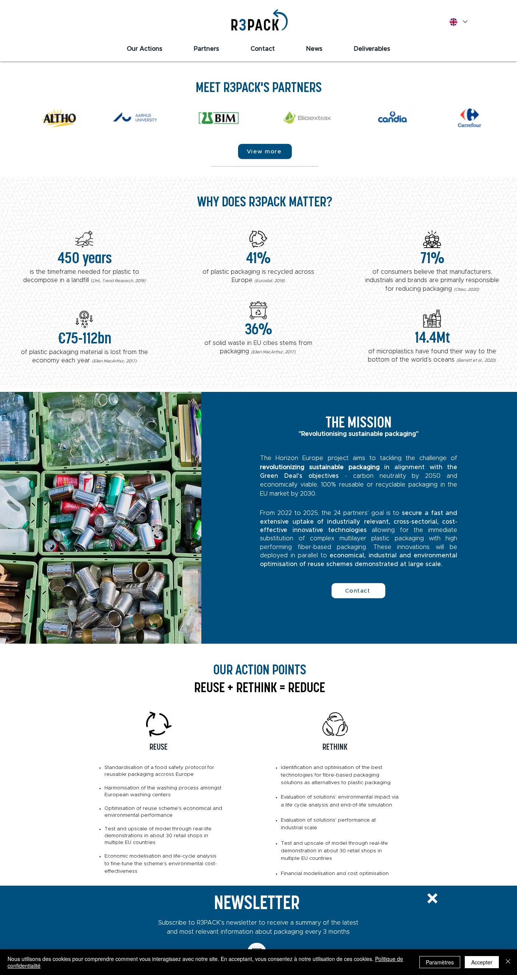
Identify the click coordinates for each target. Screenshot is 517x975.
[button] (432, 898)
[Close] (507, 962)
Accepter (481, 962)
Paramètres (440, 962)
